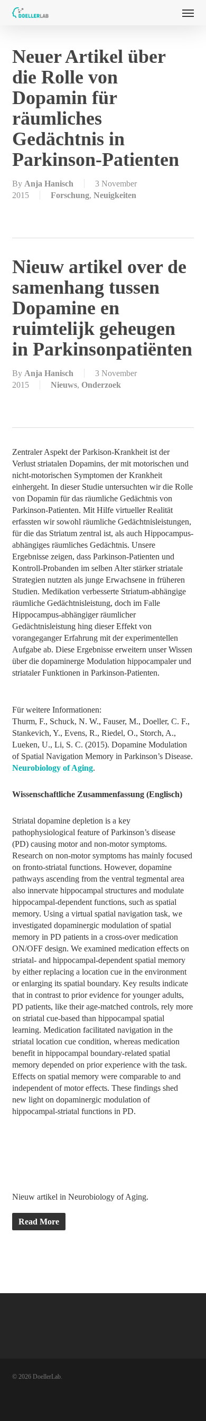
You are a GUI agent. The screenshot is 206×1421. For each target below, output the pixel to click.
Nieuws (64, 384)
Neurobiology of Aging (52, 767)
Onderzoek (101, 384)
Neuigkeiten (114, 195)
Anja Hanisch (48, 183)
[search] (167, 12)
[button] (188, 12)
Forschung (70, 195)
